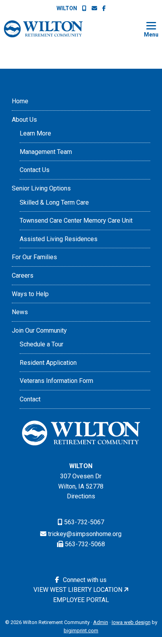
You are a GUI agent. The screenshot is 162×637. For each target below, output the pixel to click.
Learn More (35, 133)
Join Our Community (39, 330)
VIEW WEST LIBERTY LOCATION (77, 589)
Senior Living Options (41, 188)
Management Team (46, 152)
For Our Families (34, 257)
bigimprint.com (81, 630)
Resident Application (48, 362)
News (20, 312)
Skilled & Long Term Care (54, 202)
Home (20, 101)
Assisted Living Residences (59, 239)
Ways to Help (30, 294)
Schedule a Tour (41, 344)
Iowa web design (131, 622)
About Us (24, 119)
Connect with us (84, 580)
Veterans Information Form (56, 380)
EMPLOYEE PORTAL (81, 600)
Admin (100, 622)
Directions (81, 496)
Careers (22, 275)
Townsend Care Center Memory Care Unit (76, 220)
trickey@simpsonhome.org (85, 534)
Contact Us (35, 170)
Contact (30, 399)
